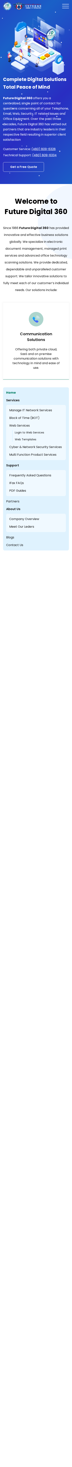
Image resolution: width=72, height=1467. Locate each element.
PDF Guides (17, 490)
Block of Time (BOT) (24, 418)
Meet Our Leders (21, 526)
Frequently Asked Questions (30, 475)
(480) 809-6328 (43, 149)
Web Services (19, 425)
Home (11, 392)
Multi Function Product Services (32, 454)
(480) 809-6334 (44, 155)
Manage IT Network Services (30, 410)
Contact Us (14, 545)
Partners (12, 501)
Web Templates (25, 439)
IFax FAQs (16, 483)
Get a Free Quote (23, 167)
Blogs (10, 537)
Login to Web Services (29, 432)
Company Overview (24, 519)
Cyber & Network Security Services (35, 447)
